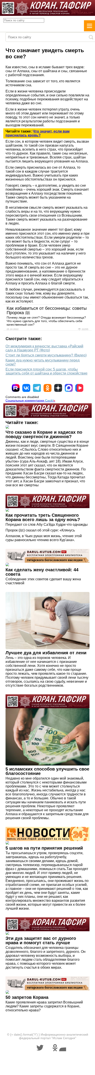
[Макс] (69, 388)
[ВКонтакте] (26, 388)
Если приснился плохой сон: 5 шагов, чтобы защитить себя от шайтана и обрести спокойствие (46, 371)
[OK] (47, 388)
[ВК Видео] (79, 388)
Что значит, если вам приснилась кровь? (38, 133)
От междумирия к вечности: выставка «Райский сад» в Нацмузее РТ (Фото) (44, 348)
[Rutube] (16, 388)
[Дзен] (58, 388)
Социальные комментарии (30, 400)
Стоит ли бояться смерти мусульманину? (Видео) (46, 355)
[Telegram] (37, 388)
